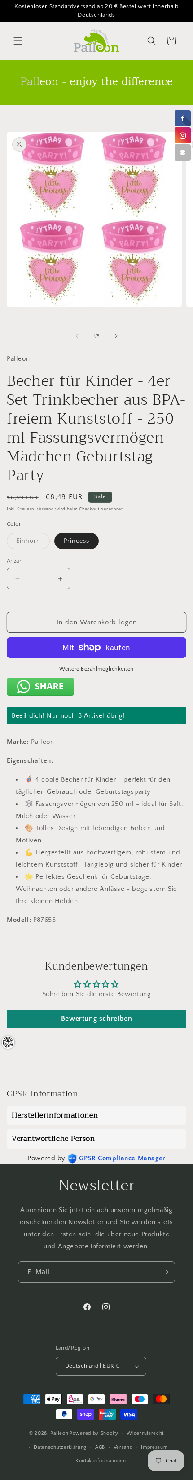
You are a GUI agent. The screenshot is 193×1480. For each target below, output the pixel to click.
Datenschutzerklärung (60, 1447)
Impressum (154, 1447)
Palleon (59, 1433)
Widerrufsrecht (145, 1433)
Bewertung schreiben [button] (96, 1019)
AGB (100, 1447)
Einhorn (33, 543)
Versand (45, 509)
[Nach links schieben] (77, 336)
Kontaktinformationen (100, 1460)
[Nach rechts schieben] (116, 336)
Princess (76, 541)
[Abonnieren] (165, 1272)
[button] (18, 41)
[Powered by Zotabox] (183, 152)
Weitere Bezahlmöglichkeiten (96, 669)
